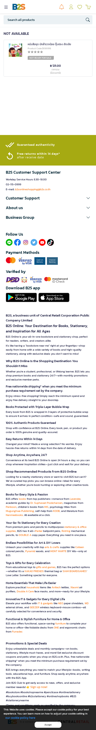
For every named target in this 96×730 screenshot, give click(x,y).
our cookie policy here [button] (20, 718)
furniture (60, 624)
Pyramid (30, 551)
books (22, 499)
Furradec (17, 632)
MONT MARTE (58, 551)
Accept (48, 724)
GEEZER (34, 607)
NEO (60, 603)
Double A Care (25, 591)
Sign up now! (38, 687)
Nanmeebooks (14, 515)
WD (87, 603)
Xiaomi (74, 587)
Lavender (75, 499)
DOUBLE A (25, 535)
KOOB (56, 511)
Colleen (79, 547)
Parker (38, 531)
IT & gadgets (45, 603)
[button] (48, 198)
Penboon (11, 507)
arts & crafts (52, 547)
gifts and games (46, 567)
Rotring (66, 531)
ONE (56, 628)
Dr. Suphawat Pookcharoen (46, 503)
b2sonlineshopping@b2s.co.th (32, 189)
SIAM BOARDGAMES (75, 571)
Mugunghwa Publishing (20, 511)
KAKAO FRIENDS (34, 571)
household (33, 587)
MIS (46, 507)
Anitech (56, 587)
